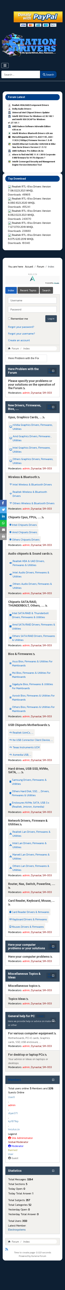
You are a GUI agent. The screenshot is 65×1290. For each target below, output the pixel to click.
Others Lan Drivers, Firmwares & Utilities (30, 868)
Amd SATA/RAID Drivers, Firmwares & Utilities (33, 626)
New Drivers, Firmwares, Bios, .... (24, 407)
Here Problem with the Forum (23, 370)
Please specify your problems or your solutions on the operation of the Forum (31, 384)
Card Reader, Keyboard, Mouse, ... (31, 900)
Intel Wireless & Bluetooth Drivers (32, 484)
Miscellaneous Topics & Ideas (24, 975)
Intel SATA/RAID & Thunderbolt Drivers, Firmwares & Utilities (30, 615)
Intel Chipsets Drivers (24, 525)
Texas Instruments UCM (26, 747)
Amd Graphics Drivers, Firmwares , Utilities (32, 438)
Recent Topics (28, 290)
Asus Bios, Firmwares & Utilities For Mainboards (32, 663)
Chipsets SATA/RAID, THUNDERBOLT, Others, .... (26, 603)
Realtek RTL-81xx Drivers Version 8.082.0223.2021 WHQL (29, 213)
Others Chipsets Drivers (26, 540)
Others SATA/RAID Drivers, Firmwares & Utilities (33, 638)
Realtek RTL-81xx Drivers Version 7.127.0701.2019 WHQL (29, 225)
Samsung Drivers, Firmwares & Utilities (29, 782)
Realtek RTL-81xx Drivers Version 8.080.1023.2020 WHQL (29, 200)
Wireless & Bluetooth (22, 477)
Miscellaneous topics (23, 985)
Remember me (19, 319)
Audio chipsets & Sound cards (29, 553)
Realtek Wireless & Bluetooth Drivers (30, 494)
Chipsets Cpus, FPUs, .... (24, 517)
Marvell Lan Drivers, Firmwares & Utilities (31, 856)
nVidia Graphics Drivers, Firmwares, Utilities (33, 427)
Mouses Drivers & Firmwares (28, 927)
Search (50, 75)
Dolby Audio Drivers (21, 109)
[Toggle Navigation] (5, 65)
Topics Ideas (17, 999)
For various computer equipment (30, 1033)
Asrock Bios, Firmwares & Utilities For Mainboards (33, 697)
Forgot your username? (21, 334)
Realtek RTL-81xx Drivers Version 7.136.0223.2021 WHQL (29, 188)
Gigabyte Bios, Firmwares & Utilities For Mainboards (32, 686)
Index (11, 290)
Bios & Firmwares (20, 654)
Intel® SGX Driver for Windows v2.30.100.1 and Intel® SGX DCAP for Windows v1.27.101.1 (31, 119)
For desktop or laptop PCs (26, 1054)
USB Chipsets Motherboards (27, 725)
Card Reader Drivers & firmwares (30, 912)
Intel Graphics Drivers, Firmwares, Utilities (31, 450)
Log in (51, 318)
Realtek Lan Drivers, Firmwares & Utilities (31, 834)
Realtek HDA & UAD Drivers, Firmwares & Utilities (29, 563)
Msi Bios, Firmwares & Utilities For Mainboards (31, 675)
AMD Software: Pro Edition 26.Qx (28, 151)
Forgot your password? (21, 327)
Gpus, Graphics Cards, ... (25, 417)
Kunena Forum (38, 1256)
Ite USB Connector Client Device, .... (33, 740)
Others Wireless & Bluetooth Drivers (33, 503)
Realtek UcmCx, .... (23, 733)
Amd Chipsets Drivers (24, 532)
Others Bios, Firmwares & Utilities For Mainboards (33, 709)
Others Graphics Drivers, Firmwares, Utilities (33, 461)
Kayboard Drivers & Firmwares (29, 919)
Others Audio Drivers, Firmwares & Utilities (32, 586)
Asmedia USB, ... (22, 755)
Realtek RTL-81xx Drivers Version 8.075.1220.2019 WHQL (29, 237)
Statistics (15, 1170)
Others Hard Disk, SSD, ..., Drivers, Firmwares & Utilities (30, 793)
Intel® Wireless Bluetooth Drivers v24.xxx (32, 133)
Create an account (19, 340)
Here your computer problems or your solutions (26, 946)
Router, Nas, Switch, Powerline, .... (31, 884)
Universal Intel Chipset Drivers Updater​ (31, 112)
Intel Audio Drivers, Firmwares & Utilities (31, 574)
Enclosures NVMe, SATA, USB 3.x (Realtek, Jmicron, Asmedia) (30, 805)
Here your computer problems (29, 956)
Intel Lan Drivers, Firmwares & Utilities (29, 845)
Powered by (25, 1256)
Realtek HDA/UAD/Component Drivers (30, 105)
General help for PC (21, 1016)
